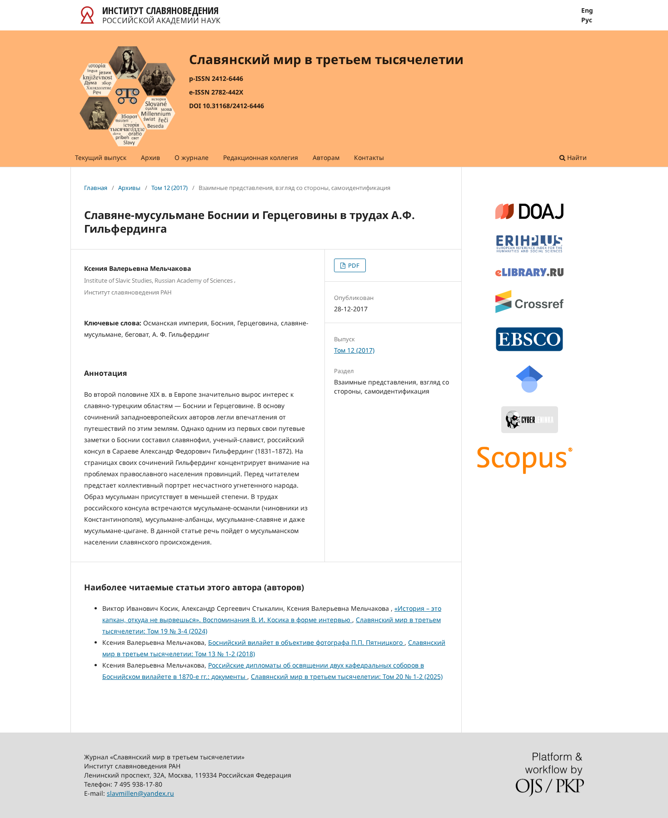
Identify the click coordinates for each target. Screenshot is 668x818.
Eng (587, 10)
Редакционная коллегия (260, 157)
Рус (586, 20)
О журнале (191, 157)
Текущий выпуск (100, 157)
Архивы (129, 188)
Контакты (369, 157)
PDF (353, 265)
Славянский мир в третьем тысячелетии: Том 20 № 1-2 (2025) (347, 676)
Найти (576, 157)
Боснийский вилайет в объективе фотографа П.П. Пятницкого (306, 642)
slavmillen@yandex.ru (140, 793)
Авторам (326, 157)
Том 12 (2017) (169, 188)
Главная (95, 188)
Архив (150, 157)
